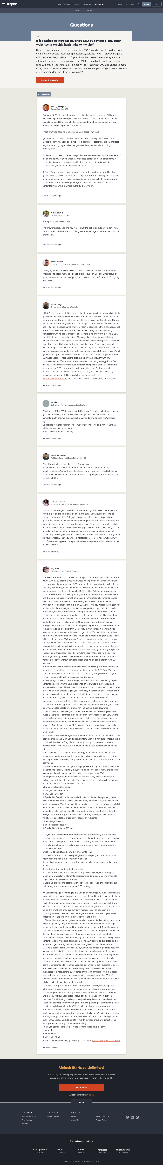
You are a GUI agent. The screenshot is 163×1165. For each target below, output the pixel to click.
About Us (74, 1120)
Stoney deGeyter (58, 106)
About (120, 4)
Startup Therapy (52, 1116)
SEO (38, 36)
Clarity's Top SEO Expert (60, 215)
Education (87, 4)
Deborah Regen (58, 501)
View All (25, 1123)
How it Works (64, 4)
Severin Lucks (57, 261)
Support (130, 4)
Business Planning (29, 1116)
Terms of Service (102, 1116)
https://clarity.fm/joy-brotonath (106, 1040)
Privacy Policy (101, 1120)
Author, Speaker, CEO (59, 109)
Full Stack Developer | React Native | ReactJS (68, 458)
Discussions (75, 10)
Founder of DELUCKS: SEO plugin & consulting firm (70, 264)
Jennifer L (55, 402)
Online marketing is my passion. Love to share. (69, 405)
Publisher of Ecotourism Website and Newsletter (69, 504)
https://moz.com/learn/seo (55, 378)
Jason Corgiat (57, 304)
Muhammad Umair (59, 455)
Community (100, 4)
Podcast (89, 10)
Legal (99, 1112)
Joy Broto (55, 568)
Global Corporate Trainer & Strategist (65, 571)
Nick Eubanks (57, 212)
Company (75, 1112)
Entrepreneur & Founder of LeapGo (64, 307)
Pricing (76, 4)
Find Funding (27, 1120)
